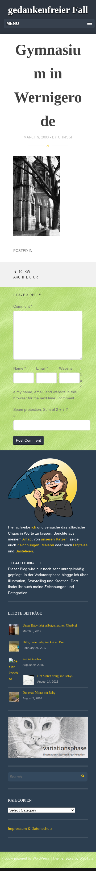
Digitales (80, 545)
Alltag (27, 539)
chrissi (65, 137)
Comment (22, 306)
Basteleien (24, 551)
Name (19, 368)
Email (42, 368)
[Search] (79, 775)
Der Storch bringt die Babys (55, 676)
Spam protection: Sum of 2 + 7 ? (40, 409)
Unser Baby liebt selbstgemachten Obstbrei (50, 625)
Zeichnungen (28, 545)
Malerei (47, 545)
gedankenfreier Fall (48, 10)
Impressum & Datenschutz (30, 828)
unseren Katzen (54, 539)
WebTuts (86, 858)
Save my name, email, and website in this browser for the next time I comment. (47, 386)
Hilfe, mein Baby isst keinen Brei (43, 642)
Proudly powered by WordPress (25, 858)
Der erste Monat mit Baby (39, 693)
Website (66, 368)
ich (33, 527)
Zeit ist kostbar (32, 659)
